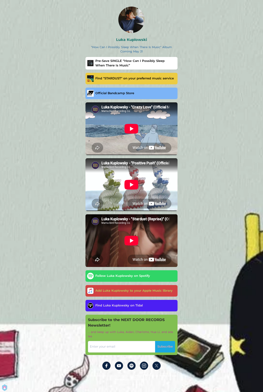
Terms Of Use (167, 375)
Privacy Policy (144, 375)
